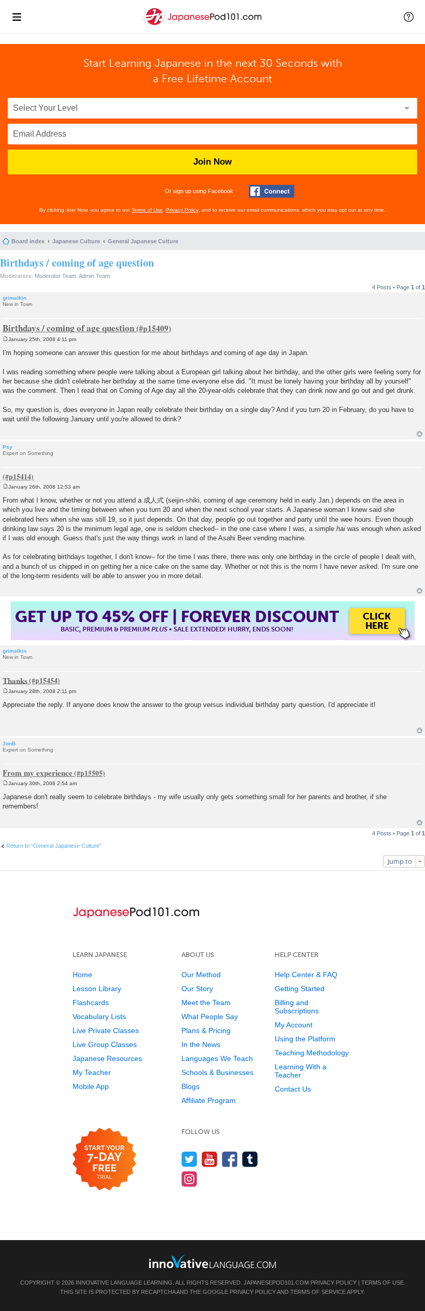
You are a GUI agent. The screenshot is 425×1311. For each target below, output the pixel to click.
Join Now (212, 162)
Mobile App (91, 1086)
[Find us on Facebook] (230, 1159)
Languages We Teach (217, 1058)
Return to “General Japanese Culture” (54, 846)
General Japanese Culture (143, 241)
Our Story (197, 988)
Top (419, 434)
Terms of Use (147, 210)
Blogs (190, 1086)
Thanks (15, 680)
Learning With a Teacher (301, 1071)
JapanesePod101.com (276, 1282)
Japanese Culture (76, 241)
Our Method (201, 974)
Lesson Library (97, 988)
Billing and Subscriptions (297, 1006)
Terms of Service (318, 1292)
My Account (294, 1025)
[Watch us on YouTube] (210, 1159)
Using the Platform (305, 1039)
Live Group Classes (105, 1044)
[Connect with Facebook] (271, 191)
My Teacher (92, 1072)
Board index (28, 241)
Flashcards (91, 1002)
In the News (200, 1044)
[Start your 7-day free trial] (104, 1159)
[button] (408, 16)
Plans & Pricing (206, 1030)
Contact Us (293, 1089)
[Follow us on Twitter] (189, 1159)
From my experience (38, 772)
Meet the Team (206, 1002)
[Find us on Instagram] (189, 1179)
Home (82, 974)
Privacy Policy (182, 210)
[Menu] (16, 16)
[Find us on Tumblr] (250, 1159)
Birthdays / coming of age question (77, 262)
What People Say (209, 1016)
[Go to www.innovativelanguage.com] (212, 1262)
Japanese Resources (107, 1058)
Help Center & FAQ (306, 974)
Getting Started (299, 988)
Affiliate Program (208, 1100)
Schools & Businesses (217, 1072)
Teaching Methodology (312, 1053)
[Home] (203, 25)
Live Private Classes (106, 1030)
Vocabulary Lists (99, 1016)
